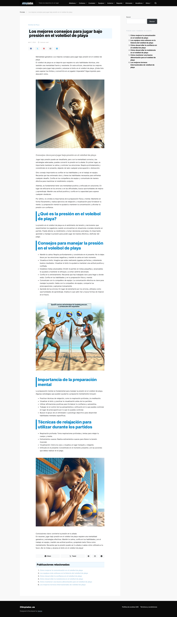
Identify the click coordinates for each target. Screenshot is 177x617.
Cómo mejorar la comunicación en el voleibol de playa (61, 570)
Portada (22, 12)
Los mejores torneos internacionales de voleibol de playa (63, 585)
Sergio (40, 611)
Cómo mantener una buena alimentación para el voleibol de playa (66, 582)
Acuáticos (138, 3)
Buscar (128, 17)
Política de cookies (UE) (130, 607)
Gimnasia (128, 3)
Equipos (101, 3)
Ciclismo (82, 3)
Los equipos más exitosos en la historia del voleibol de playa (64, 573)
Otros (148, 3)
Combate (91, 3)
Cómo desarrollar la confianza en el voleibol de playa (61, 576)
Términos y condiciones (148, 607)
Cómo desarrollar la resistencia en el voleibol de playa (61, 579)
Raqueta (119, 3)
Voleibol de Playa (33, 25)
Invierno (110, 3)
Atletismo (72, 3)
